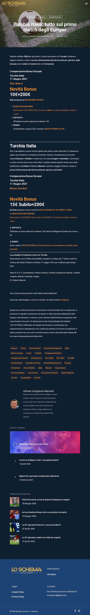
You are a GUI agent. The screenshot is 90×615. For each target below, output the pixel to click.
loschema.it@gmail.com (56, 595)
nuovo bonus (60, 368)
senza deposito (67, 373)
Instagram (64, 300)
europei (68, 363)
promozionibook (17, 373)
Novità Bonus (23, 89)
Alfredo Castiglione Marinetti (42, 36)
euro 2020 (49, 358)
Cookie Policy (18, 592)
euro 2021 (60, 358)
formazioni (15, 368)
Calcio (42, 17)
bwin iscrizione (17, 353)
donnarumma (36, 358)
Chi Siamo (51, 574)
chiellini (38, 353)
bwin (67, 348)
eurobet (71, 358)
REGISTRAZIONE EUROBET (23, 214)
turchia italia (26, 378)
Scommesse (55, 17)
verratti (37, 378)
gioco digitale (29, 368)
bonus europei (35, 348)
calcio (28, 353)
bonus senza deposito (53, 348)
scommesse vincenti (49, 373)
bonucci (14, 348)
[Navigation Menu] (86, 4)
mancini (49, 368)
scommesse (33, 373)
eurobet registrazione (52, 363)
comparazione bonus (53, 353)
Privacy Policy (18, 597)
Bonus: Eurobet (18, 188)
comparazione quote (19, 358)
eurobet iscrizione (33, 363)
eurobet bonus (16, 363)
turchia (14, 378)
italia (40, 368)
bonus (32, 17)
